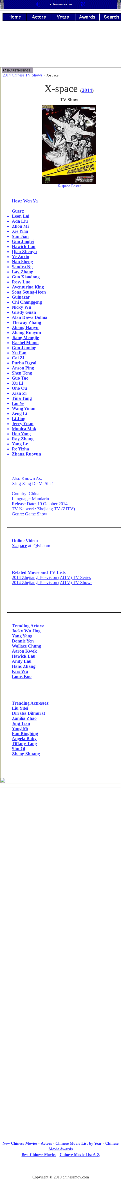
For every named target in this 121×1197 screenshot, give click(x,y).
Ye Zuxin (20, 256)
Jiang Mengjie (25, 337)
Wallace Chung (26, 646)
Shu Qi (18, 748)
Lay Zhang (22, 271)
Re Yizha (20, 449)
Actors (46, 1143)
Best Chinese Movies (39, 1155)
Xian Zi (19, 393)
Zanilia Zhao (24, 718)
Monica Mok (24, 428)
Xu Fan (19, 352)
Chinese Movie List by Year (78, 1143)
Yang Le (20, 443)
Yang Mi (20, 728)
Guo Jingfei (23, 241)
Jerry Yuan (22, 423)
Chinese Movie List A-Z (80, 1155)
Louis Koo (22, 676)
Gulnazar (21, 297)
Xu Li (17, 383)
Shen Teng (22, 373)
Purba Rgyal (24, 362)
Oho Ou (19, 388)
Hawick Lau (23, 246)
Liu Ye (18, 403)
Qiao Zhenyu (24, 251)
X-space (19, 545)
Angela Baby (24, 738)
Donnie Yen (23, 641)
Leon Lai (20, 216)
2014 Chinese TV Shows (22, 75)
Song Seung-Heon (29, 292)
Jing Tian (21, 723)
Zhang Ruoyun (26, 454)
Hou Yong (21, 433)
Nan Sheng (22, 261)
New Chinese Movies (20, 1143)
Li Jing (18, 418)
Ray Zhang (22, 438)
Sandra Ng (22, 266)
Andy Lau (22, 661)
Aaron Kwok (24, 651)
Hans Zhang (23, 666)
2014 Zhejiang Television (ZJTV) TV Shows (52, 582)
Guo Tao (20, 378)
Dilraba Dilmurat (28, 713)
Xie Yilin (20, 231)
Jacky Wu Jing (26, 630)
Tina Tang (22, 398)
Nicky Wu (21, 307)
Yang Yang (22, 636)
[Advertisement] (60, 838)
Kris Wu (20, 671)
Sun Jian (20, 236)
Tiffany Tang (24, 743)
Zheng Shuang (26, 753)
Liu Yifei (20, 708)
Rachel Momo (25, 342)
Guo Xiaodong (26, 276)
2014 (87, 90)
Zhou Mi (20, 226)
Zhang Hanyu (25, 327)
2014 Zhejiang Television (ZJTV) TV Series (51, 577)
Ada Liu (20, 221)
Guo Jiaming (24, 347)
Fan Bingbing (25, 733)
